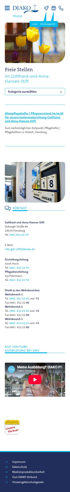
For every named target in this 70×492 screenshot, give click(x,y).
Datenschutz (19, 467)
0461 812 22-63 (19, 323)
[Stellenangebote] (54, 8)
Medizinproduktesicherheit (28, 472)
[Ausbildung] (47, 8)
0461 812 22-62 (19, 311)
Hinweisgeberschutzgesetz (28, 482)
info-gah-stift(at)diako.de (20, 249)
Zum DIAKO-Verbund (24, 477)
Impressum (18, 462)
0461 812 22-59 (19, 280)
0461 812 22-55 (19, 234)
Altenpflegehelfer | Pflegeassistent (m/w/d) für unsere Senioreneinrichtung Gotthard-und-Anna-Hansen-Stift (34, 117)
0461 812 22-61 (19, 298)
